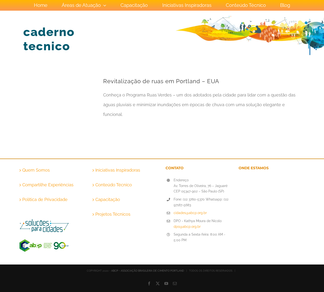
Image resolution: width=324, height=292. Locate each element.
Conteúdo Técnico (113, 184)
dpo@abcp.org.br (187, 226)
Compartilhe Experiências (48, 184)
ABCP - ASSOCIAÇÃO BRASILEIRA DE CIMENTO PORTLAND (147, 270)
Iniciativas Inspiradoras (117, 170)
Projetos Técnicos (112, 214)
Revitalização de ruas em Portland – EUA (161, 81)
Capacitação (107, 199)
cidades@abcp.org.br (190, 213)
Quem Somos (36, 170)
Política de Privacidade (45, 199)
